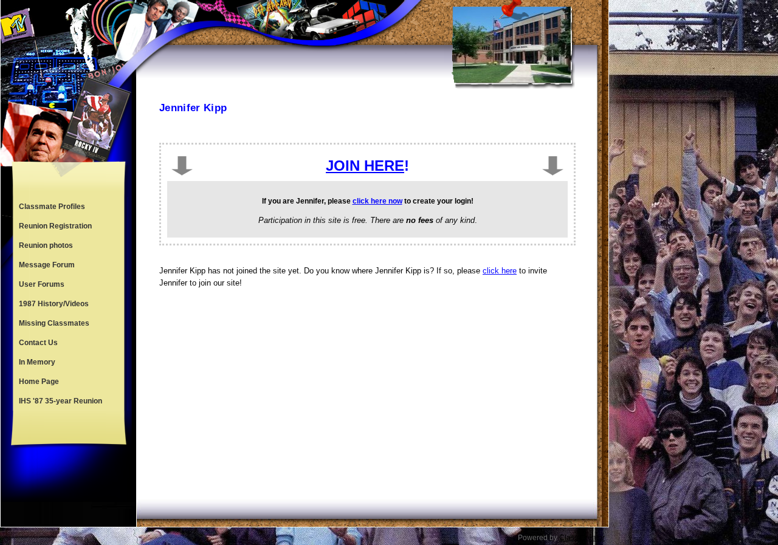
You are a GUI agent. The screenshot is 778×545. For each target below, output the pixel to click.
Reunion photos (46, 245)
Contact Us (38, 342)
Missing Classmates (54, 323)
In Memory (37, 362)
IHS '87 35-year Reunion (60, 401)
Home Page (39, 381)
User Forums (41, 284)
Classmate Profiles (52, 206)
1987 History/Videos (54, 304)
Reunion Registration (55, 226)
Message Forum (47, 265)
